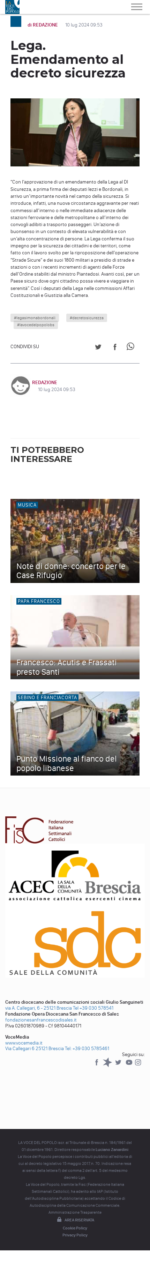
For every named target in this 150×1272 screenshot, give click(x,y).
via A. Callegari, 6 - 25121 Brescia (38, 1008)
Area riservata (79, 1220)
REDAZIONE (44, 383)
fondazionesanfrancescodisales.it (41, 1020)
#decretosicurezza (87, 317)
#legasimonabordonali (34, 317)
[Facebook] (97, 1066)
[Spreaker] (108, 1066)
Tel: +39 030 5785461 (87, 1049)
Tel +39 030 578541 (93, 1008)
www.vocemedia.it (24, 1043)
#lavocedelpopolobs (35, 324)
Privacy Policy (75, 1235)
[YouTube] (129, 1066)
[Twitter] (118, 1066)
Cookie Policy (75, 1228)
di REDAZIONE (43, 25)
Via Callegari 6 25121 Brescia (34, 1049)
